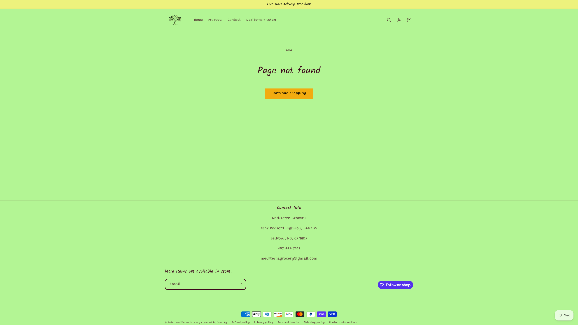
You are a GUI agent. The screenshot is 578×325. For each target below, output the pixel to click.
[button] (389, 20)
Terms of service (289, 322)
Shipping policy (314, 322)
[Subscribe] (241, 284)
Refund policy (241, 322)
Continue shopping (289, 93)
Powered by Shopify (214, 322)
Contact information (343, 322)
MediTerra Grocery (188, 322)
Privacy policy (263, 322)
